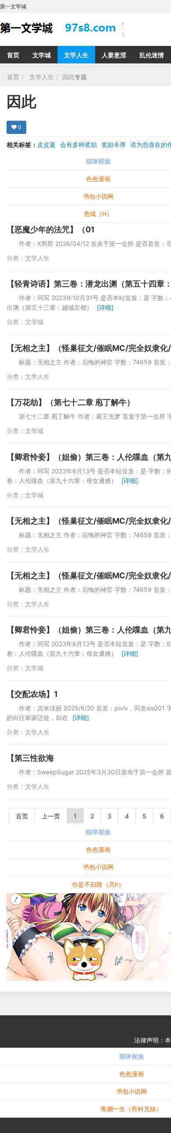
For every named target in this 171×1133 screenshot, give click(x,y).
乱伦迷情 (151, 55)
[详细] (105, 307)
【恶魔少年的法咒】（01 (51, 229)
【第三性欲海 (30, 757)
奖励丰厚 (113, 144)
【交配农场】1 (32, 694)
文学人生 (76, 55)
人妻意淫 (114, 55)
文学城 (41, 55)
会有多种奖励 (78, 144)
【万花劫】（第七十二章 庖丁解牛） (71, 402)
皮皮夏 (46, 144)
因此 (68, 76)
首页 (13, 55)
